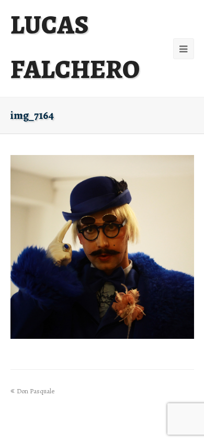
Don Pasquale (35, 390)
